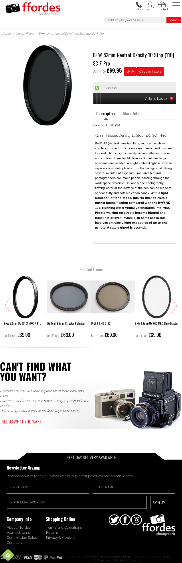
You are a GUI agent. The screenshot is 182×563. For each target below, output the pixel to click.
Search (174, 20)
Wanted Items (18, 532)
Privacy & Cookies (60, 537)
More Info (131, 113)
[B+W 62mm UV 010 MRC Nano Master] (156, 307)
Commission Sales (22, 537)
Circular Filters (150, 71)
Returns (52, 532)
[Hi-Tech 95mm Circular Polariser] (69, 307)
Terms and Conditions (64, 527)
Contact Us (16, 542)
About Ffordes (19, 527)
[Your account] (139, 4)
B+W (130, 71)
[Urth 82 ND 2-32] (113, 307)
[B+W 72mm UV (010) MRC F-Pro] (25, 307)
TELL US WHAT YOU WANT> (22, 421)
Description (106, 113)
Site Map (128, 556)
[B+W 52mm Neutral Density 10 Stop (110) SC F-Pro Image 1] (47, 84)
